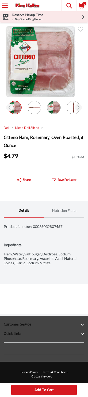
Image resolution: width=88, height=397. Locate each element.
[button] (69, 5)
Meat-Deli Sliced (27, 128)
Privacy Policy (29, 372)
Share (27, 180)
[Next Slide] (78, 108)
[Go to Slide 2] (34, 107)
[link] (64, 180)
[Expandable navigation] (5, 5)
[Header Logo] (26, 6)
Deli (6, 128)
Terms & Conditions (55, 372)
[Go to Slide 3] (53, 107)
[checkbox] (80, 29)
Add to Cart (44, 390)
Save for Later (67, 180)
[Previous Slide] (9, 108)
